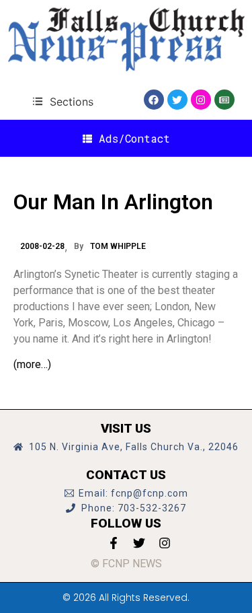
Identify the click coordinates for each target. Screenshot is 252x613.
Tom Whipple (118, 246)
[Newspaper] (224, 99)
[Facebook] (154, 99)
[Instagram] (201, 99)
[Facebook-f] (114, 543)
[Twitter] (177, 99)
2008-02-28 (42, 246)
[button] (62, 101)
